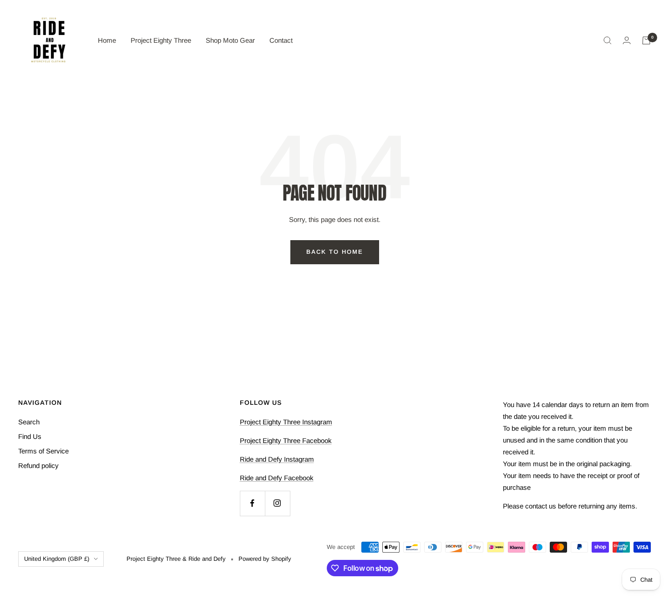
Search (29, 422)
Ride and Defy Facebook (277, 478)
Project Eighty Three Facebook (286, 440)
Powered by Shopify (264, 558)
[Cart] (646, 40)
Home (107, 40)
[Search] (607, 40)
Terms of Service (43, 451)
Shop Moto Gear (230, 40)
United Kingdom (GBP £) (56, 558)
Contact (281, 40)
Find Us (29, 436)
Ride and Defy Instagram (277, 459)
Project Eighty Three (161, 40)
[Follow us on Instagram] (277, 503)
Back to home (334, 251)
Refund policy (38, 465)
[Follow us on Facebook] (252, 503)
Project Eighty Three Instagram (286, 422)
